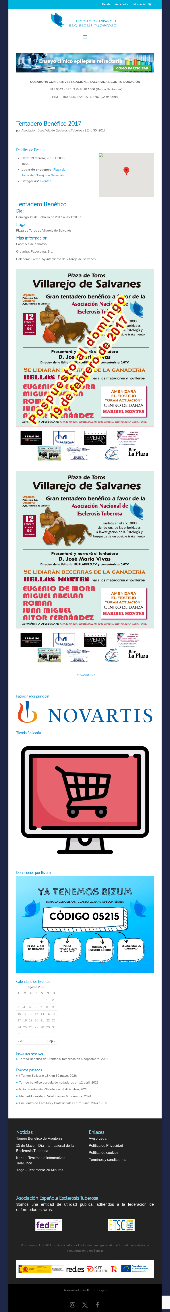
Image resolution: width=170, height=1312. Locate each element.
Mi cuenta (139, 4)
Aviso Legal (98, 1138)
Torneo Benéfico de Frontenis (39, 1138)
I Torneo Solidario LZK (34, 1075)
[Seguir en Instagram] (72, 1305)
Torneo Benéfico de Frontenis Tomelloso (47, 1059)
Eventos (45, 181)
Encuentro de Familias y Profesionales (46, 1103)
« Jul (20, 1041)
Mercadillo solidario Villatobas (40, 1096)
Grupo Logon (97, 1290)
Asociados (122, 4)
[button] (126, 171)
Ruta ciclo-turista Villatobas (38, 1089)
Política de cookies (103, 1152)
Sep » (51, 1041)
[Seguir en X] (85, 1305)
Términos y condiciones (107, 1160)
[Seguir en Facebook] (97, 1305)
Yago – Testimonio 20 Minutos (39, 1170)
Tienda (106, 4)
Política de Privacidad (106, 1145)
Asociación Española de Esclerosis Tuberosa (52, 130)
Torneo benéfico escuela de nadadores (46, 1082)
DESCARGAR (85, 675)
